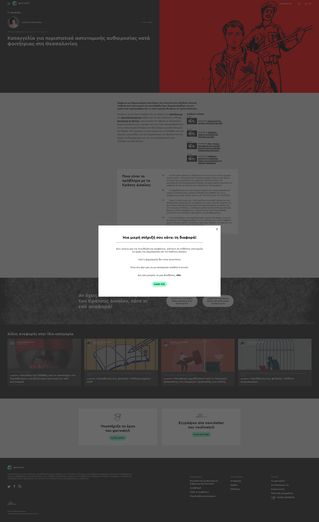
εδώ (178, 275)
